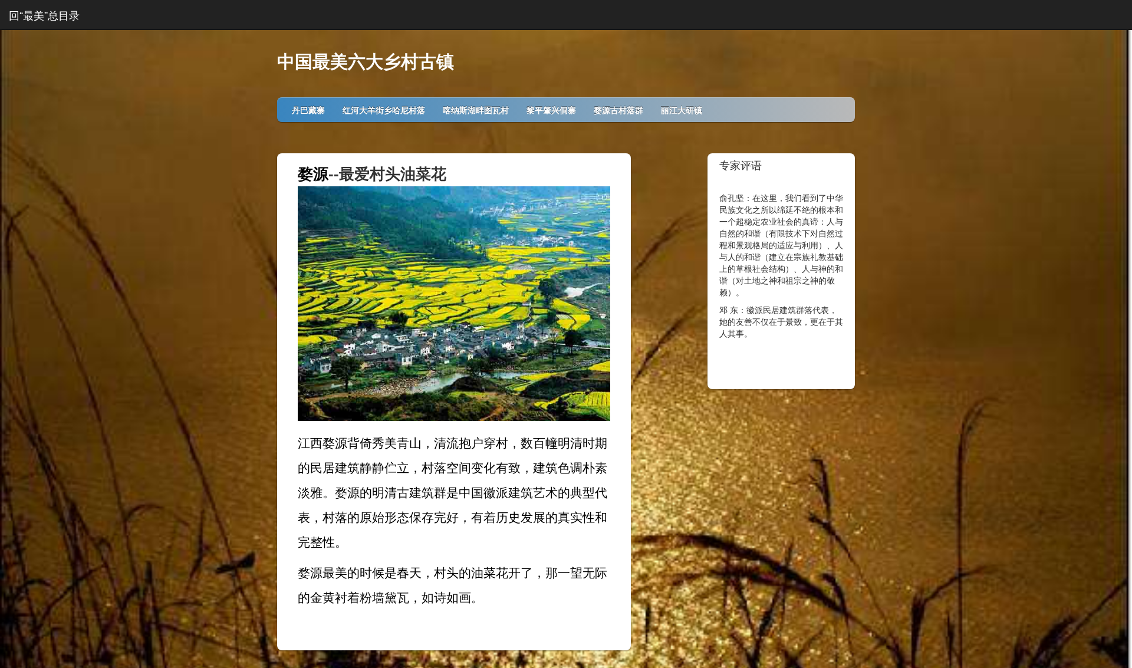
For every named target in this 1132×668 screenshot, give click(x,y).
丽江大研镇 (681, 110)
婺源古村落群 (618, 110)
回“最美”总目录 (44, 14)
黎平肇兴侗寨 (551, 110)
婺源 (313, 174)
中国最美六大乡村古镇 (365, 61)
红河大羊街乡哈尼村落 (384, 110)
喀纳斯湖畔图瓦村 (476, 110)
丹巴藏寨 (308, 110)
